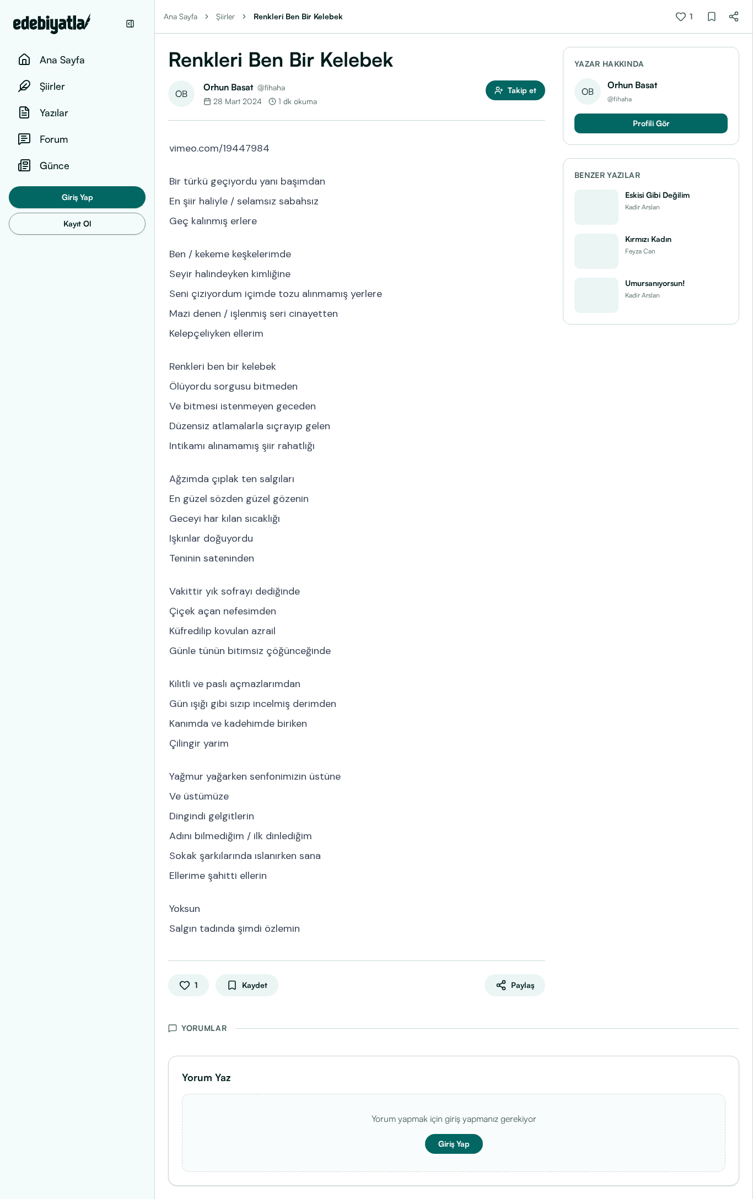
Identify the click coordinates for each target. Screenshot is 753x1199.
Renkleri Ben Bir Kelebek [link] (298, 16)
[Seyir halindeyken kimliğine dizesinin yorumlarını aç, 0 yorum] (537, 272)
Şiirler (225, 16)
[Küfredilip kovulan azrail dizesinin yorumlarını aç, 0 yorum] (537, 630)
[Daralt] (130, 24)
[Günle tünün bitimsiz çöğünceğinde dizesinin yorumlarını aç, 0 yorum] (537, 649)
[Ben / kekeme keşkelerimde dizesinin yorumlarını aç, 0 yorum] (537, 253)
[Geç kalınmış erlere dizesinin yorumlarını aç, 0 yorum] (537, 220)
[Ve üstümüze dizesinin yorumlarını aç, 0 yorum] (537, 795)
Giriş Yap (77, 197)
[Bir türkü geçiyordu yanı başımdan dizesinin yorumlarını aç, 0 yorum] (537, 180)
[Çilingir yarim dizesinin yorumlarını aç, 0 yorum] (537, 742)
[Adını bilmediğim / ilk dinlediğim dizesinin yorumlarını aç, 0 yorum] (537, 834)
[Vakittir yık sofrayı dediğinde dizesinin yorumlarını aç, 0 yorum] (537, 590)
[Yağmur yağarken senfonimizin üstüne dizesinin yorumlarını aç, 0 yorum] (537, 775)
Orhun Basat (228, 87)
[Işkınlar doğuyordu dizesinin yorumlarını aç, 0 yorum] (537, 537)
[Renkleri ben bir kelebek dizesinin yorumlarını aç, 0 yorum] (537, 365)
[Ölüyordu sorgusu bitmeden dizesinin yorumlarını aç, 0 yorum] (537, 385)
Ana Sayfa (180, 16)
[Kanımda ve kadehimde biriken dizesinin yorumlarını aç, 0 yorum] (537, 722)
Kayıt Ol (77, 223)
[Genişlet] (154, 599)
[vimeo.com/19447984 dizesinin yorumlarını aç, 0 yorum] (537, 147)
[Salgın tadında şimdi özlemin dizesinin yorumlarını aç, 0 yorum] (537, 927)
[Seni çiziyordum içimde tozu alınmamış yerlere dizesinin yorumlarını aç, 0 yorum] (537, 292)
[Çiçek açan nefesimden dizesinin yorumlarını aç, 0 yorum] (537, 610)
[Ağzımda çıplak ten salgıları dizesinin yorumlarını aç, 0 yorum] (537, 477)
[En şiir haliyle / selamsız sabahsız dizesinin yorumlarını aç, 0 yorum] (537, 200)
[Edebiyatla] (66, 23)
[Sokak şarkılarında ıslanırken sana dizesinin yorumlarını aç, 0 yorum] (537, 854)
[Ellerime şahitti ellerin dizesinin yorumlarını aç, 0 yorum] (537, 874)
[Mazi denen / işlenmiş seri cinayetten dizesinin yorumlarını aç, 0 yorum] (537, 312)
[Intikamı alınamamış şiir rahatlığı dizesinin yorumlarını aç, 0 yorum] (537, 444)
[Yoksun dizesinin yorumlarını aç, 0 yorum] (537, 907)
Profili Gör (651, 123)
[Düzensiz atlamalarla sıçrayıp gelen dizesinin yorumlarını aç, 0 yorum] (537, 425)
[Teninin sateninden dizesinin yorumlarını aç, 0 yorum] (537, 557)
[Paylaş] (734, 16)
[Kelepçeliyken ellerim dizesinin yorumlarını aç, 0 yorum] (537, 332)
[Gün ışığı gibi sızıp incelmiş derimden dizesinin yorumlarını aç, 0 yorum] (537, 702)
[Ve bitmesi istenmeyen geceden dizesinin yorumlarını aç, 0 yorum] (537, 405)
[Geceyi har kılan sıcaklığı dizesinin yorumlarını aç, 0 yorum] (537, 517)
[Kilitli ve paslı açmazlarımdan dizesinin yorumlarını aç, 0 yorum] (537, 682)
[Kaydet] (712, 16)
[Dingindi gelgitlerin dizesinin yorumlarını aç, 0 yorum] (537, 815)
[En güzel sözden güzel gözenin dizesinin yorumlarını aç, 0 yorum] (537, 497)
